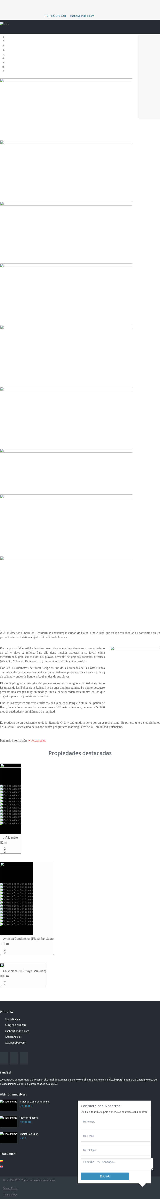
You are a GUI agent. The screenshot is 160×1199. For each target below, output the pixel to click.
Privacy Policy (10, 1188)
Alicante (11, 837)
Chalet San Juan (29, 1133)
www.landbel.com (15, 1042)
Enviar (105, 1176)
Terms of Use (10, 1194)
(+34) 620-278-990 (15, 1025)
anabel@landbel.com (17, 1031)
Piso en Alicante (29, 1117)
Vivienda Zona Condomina (35, 1101)
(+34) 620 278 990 (54, 15)
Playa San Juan (42, 939)
